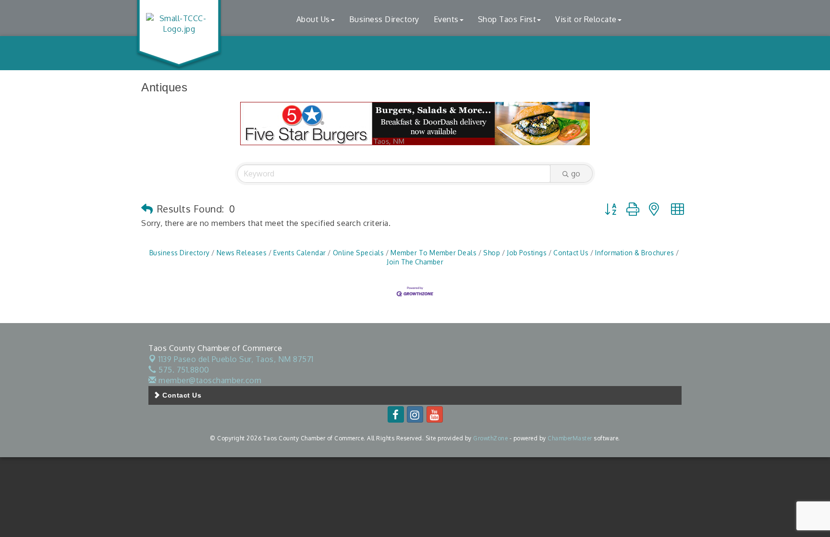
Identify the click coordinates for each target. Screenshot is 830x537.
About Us (313, 19)
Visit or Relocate (586, 19)
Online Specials (358, 253)
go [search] (575, 173)
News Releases (242, 253)
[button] (147, 208)
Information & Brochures (634, 253)
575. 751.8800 (183, 370)
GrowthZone (490, 438)
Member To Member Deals (433, 253)
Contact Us (570, 253)
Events (446, 19)
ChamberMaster (570, 438)
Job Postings (527, 253)
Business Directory (384, 19)
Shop (491, 253)
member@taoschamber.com (209, 380)
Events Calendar (299, 253)
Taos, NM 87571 (236, 359)
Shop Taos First (507, 19)
